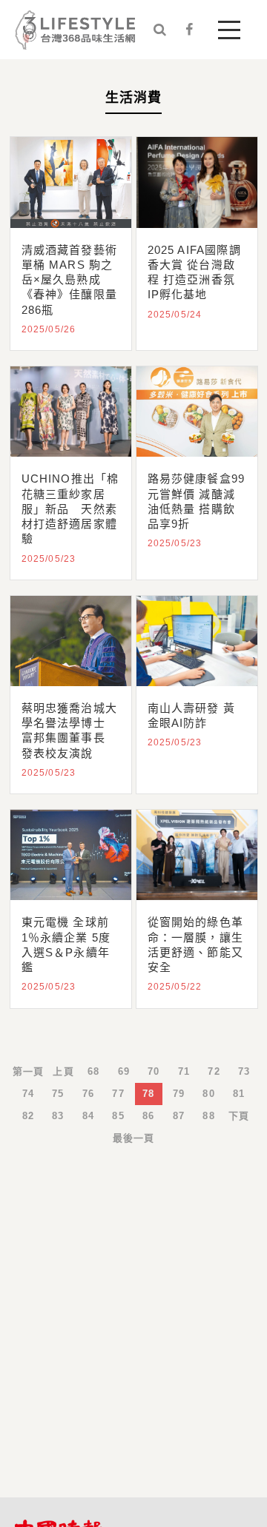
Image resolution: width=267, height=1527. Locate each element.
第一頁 (28, 1071)
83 (58, 1115)
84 (88, 1115)
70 (153, 1071)
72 (214, 1071)
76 (88, 1093)
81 (239, 1093)
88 (208, 1115)
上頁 (63, 1071)
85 (118, 1115)
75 (58, 1093)
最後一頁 (134, 1138)
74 (28, 1093)
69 (124, 1071)
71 (184, 1071)
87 (179, 1115)
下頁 (238, 1115)
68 (93, 1071)
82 (28, 1115)
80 (208, 1093)
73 (244, 1071)
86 (148, 1115)
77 (118, 1093)
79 (179, 1093)
